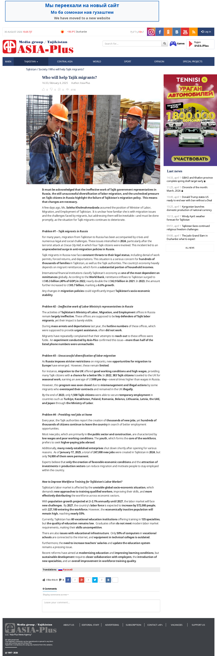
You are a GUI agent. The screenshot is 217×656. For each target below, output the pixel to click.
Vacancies (176, 624)
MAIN (8, 61)
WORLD (97, 61)
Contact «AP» (155, 624)
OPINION (159, 61)
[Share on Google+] (81, 580)
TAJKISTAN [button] (30, 61)
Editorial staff (90, 624)
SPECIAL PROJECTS (192, 61)
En (140, 31)
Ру (131, 31)
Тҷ (136, 31)
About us (68, 624)
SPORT (127, 61)
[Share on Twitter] (95, 580)
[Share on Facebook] (68, 580)
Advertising (112, 624)
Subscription (133, 624)
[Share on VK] (108, 580)
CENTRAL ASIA (64, 61)
